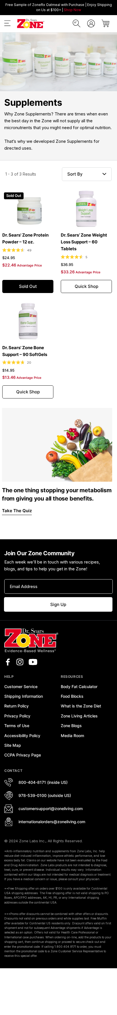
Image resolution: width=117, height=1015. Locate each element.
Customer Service (20, 686)
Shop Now (72, 10)
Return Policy (16, 705)
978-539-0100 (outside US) (44, 795)
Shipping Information (23, 696)
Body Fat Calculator (79, 686)
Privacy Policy (17, 715)
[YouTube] (33, 662)
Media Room (72, 735)
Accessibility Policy (22, 735)
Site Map (12, 745)
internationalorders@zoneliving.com (51, 821)
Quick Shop (86, 286)
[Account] (91, 23)
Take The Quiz (17, 510)
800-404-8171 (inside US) (43, 782)
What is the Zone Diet (81, 705)
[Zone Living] (30, 24)
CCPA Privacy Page (22, 754)
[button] (7, 24)
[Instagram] (19, 662)
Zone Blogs (71, 725)
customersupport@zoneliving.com (50, 808)
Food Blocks (72, 696)
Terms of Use (16, 725)
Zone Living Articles (79, 715)
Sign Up (58, 604)
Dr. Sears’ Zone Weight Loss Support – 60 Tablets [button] (84, 241)
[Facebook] (7, 662)
